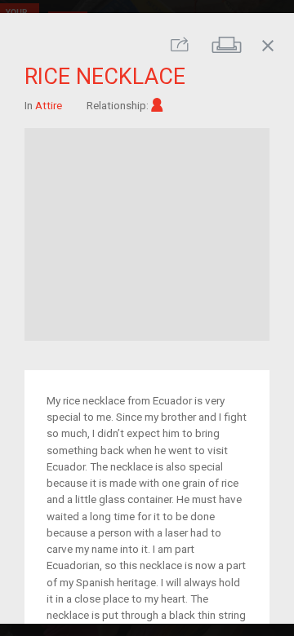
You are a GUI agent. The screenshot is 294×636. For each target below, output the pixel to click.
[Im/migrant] (157, 104)
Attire (48, 104)
